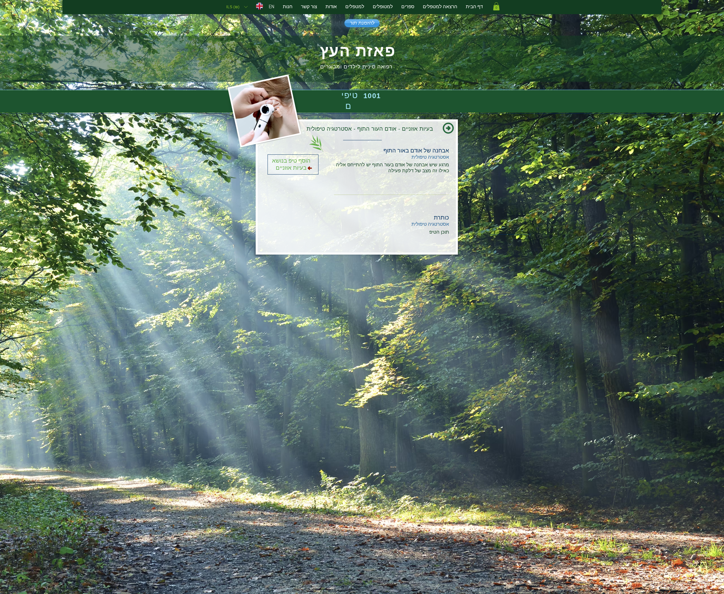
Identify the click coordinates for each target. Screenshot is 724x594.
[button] (237, 7)
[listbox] (237, 7)
